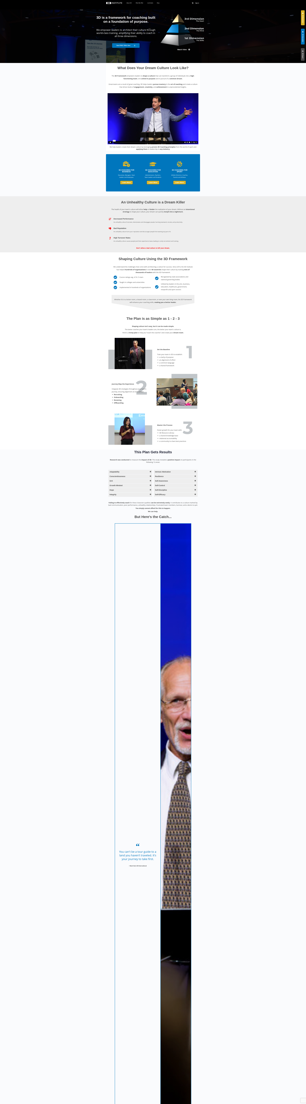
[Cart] (193, 3)
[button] (130, 472)
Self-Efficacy (160, 495)
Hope (112, 490)
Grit (111, 481)
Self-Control (160, 485)
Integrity (113, 495)
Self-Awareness (161, 481)
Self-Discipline (161, 490)
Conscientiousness (117, 476)
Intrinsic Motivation (163, 472)
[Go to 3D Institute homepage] (114, 3)
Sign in (197, 3)
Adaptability (114, 472)
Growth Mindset (116, 485)
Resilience (159, 476)
